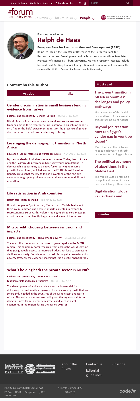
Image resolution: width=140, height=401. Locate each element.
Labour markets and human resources (40, 154)
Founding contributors (50, 34)
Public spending (29, 200)
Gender (41, 116)
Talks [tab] (69, 94)
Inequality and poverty (49, 238)
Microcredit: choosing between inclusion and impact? (44, 230)
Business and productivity (21, 116)
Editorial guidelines (65, 3)
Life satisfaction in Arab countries (35, 194)
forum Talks (64, 18)
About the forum (19, 3)
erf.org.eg (70, 392)
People (85, 18)
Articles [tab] (28, 94)
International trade (47, 276)
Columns (41, 18)
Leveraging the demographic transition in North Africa (46, 146)
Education (12, 154)
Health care (13, 200)
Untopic (50, 116)
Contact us (35, 3)
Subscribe (48, 3)
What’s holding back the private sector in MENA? (48, 270)
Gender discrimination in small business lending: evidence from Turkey (47, 108)
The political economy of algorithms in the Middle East (113, 166)
